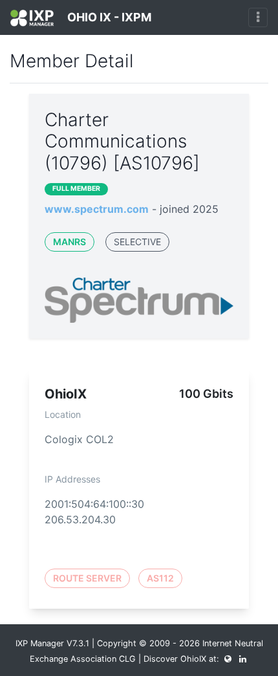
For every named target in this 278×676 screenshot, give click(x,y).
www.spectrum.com (97, 208)
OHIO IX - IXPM (108, 17)
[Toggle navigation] (258, 17)
